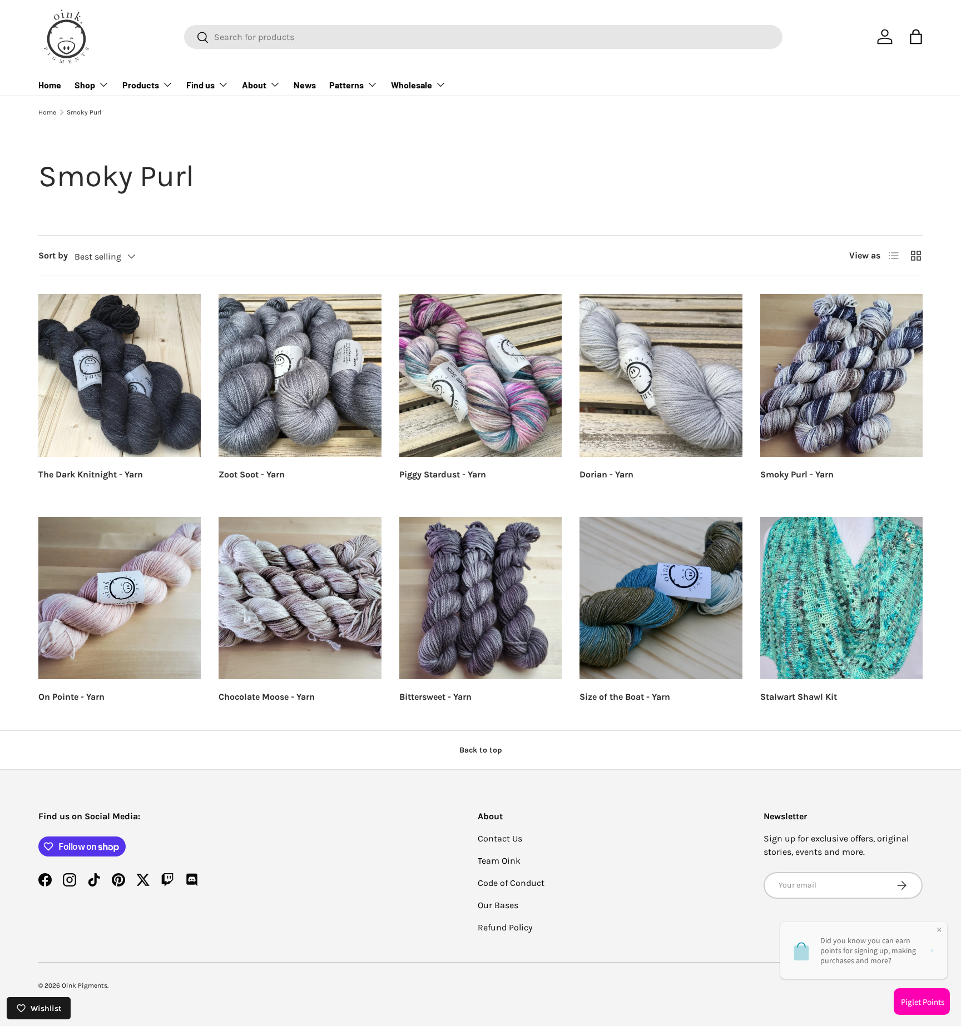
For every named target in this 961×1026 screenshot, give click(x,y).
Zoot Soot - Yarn (252, 474)
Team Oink (499, 860)
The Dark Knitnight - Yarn (90, 474)
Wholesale (411, 84)
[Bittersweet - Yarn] (480, 598)
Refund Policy (505, 927)
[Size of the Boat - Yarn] (660, 598)
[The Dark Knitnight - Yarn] (119, 375)
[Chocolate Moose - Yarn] (300, 598)
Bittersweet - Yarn (435, 696)
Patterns (346, 84)
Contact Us (500, 838)
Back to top (480, 750)
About (254, 84)
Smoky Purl (84, 112)
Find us (200, 84)
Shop (85, 84)
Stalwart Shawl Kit (798, 696)
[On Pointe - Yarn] (119, 598)
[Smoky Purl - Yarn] (841, 375)
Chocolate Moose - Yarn (267, 696)
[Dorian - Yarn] (660, 375)
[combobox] (483, 37)
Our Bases (498, 905)
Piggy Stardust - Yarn (442, 474)
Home (49, 84)
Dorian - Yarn (606, 474)
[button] (916, 36)
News (305, 84)
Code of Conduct (511, 883)
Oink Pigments (84, 985)
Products (140, 84)
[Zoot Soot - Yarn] (300, 375)
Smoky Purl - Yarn (797, 474)
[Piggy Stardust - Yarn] (480, 375)
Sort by (53, 255)
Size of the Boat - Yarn (624, 696)
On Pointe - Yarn (71, 696)
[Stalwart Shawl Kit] (841, 598)
